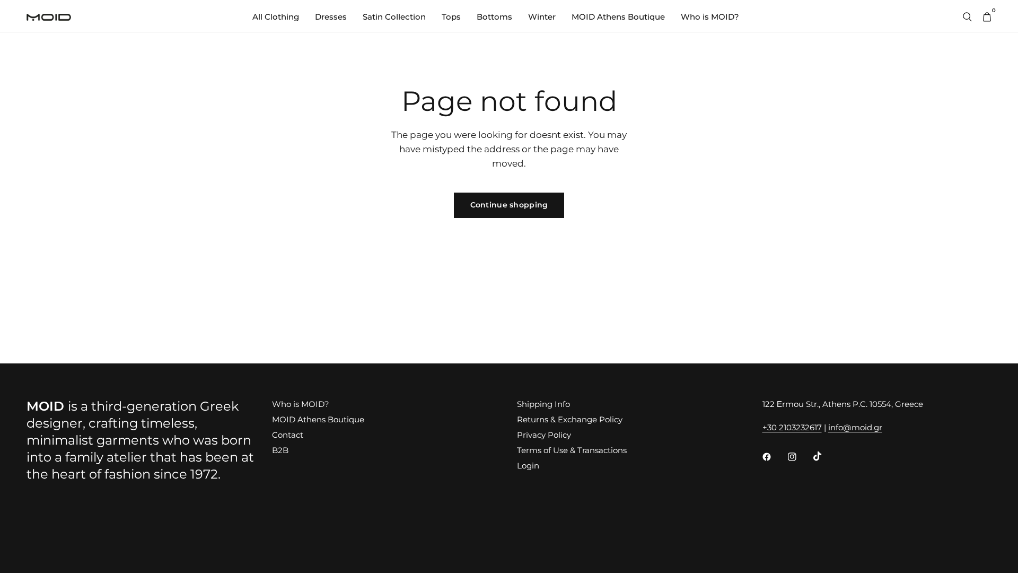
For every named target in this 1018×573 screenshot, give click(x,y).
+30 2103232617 (792, 427)
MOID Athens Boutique (618, 17)
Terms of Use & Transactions (572, 450)
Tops (451, 17)
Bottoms (494, 17)
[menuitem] (275, 17)
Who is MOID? (710, 17)
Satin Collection (394, 17)
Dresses (331, 17)
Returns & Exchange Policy (569, 419)
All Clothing (275, 17)
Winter (542, 17)
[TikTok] (825, 456)
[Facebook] (774, 456)
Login (528, 466)
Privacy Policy (544, 435)
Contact (287, 435)
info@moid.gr (855, 427)
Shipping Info (543, 404)
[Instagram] (799, 456)
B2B (280, 450)
